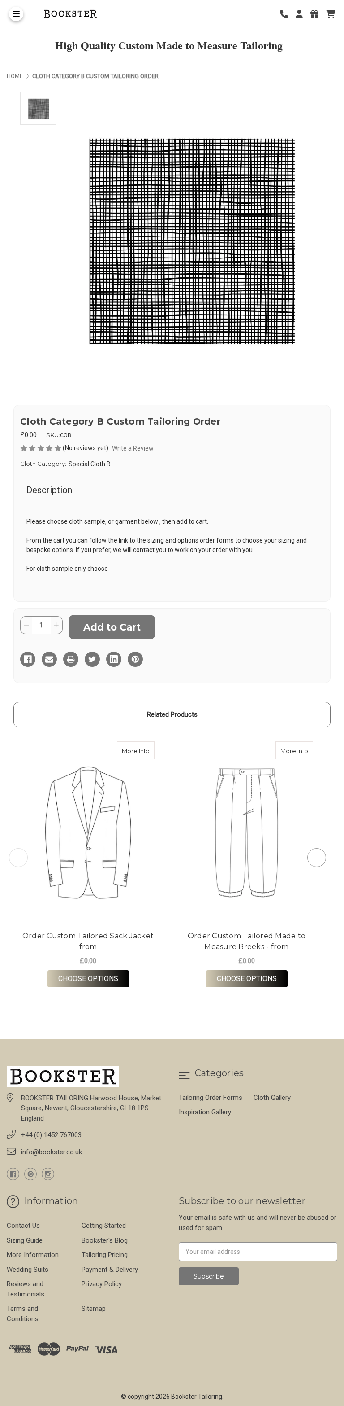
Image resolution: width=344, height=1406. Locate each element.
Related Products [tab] (172, 714)
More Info (138, 750)
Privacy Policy (102, 1284)
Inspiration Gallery (205, 1112)
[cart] (330, 14)
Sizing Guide (25, 1240)
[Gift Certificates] (317, 14)
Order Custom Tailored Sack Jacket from (88, 941)
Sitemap (94, 1309)
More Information (33, 1255)
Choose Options (93, 978)
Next (316, 857)
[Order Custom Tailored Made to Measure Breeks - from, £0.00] (246, 833)
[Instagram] (48, 1174)
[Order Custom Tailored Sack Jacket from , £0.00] (88, 833)
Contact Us (23, 1226)
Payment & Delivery (110, 1270)
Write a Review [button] (133, 448)
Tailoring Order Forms (210, 1098)
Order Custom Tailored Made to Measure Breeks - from (246, 941)
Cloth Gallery (272, 1098)
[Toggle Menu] (16, 14)
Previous (18, 857)
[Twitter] (92, 659)
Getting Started (104, 1226)
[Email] (49, 659)
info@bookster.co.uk (51, 1152)
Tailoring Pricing (105, 1255)
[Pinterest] (135, 659)
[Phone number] (287, 14)
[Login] (302, 14)
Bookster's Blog (105, 1240)
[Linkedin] (113, 659)
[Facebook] (27, 659)
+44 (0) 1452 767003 (51, 1135)
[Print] (70, 659)
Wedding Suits (27, 1270)
